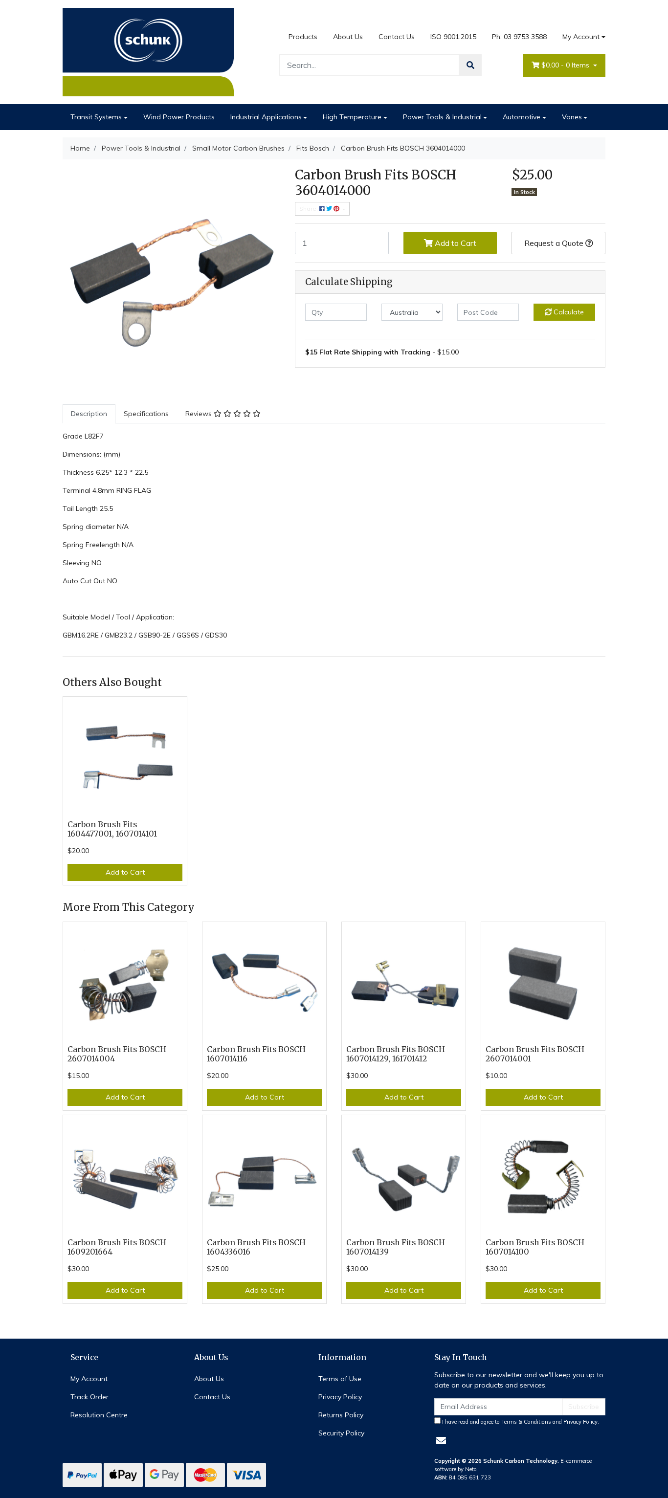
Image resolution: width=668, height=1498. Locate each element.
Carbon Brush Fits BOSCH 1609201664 (116, 1247)
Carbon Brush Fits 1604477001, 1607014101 (112, 829)
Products (303, 36)
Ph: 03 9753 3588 (519, 36)
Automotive (521, 116)
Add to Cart (454, 243)
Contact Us (397, 36)
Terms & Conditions (526, 1421)
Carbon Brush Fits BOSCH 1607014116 (256, 1054)
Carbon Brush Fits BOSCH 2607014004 (116, 1054)
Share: (309, 208)
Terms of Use (339, 1378)
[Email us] (441, 1440)
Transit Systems (96, 116)
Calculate (568, 312)
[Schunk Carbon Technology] (148, 51)
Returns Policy (340, 1414)
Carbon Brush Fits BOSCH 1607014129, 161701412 (395, 1054)
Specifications (146, 413)
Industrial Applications (266, 116)
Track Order (89, 1396)
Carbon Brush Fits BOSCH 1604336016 (256, 1247)
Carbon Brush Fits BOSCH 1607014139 (395, 1247)
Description (89, 413)
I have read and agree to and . (520, 1421)
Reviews (199, 413)
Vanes (572, 116)
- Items (566, 65)
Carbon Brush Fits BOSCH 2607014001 (535, 1054)
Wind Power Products (179, 116)
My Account (581, 36)
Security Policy (341, 1433)
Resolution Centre (99, 1414)
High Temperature (352, 116)
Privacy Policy (340, 1396)
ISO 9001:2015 (453, 36)
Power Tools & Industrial (442, 116)
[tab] (89, 413)
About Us (348, 36)
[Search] (470, 65)
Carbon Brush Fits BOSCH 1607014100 (535, 1247)
